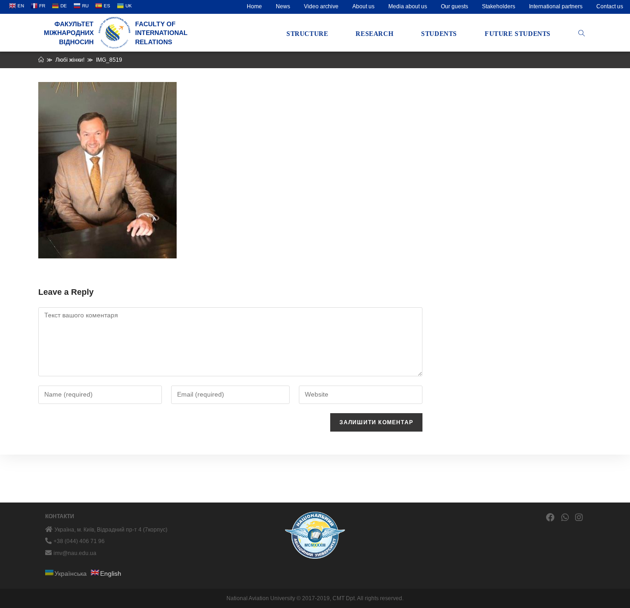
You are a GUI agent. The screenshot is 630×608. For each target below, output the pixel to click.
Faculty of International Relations (161, 33)
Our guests (454, 6)
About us (363, 6)
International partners (555, 6)
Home (254, 6)
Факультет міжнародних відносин (69, 33)
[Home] (41, 60)
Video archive (321, 6)
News (283, 6)
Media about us (407, 6)
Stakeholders (498, 6)
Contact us (609, 6)
